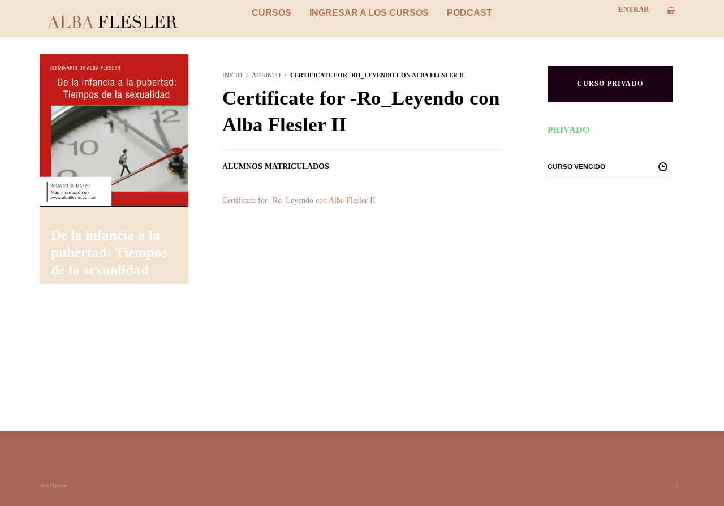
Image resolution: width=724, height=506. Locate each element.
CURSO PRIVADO (610, 84)
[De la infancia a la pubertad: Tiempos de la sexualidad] (114, 129)
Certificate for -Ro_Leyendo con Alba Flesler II (299, 200)
